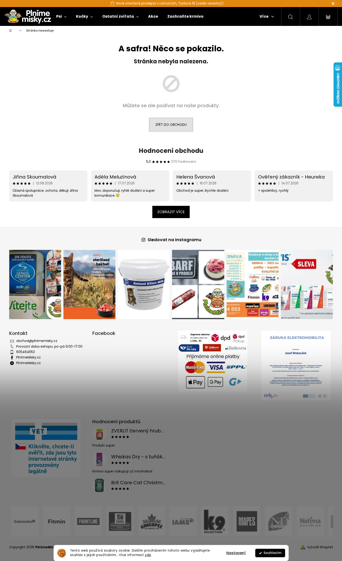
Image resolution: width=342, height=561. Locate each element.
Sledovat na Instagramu (174, 240)
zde (148, 555)
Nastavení (236, 552)
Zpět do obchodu (171, 124)
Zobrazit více (171, 212)
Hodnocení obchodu (171, 150)
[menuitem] (61, 16)
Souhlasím (272, 553)
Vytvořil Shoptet (320, 547)
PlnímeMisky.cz (28, 357)
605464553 (25, 352)
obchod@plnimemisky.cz (36, 340)
